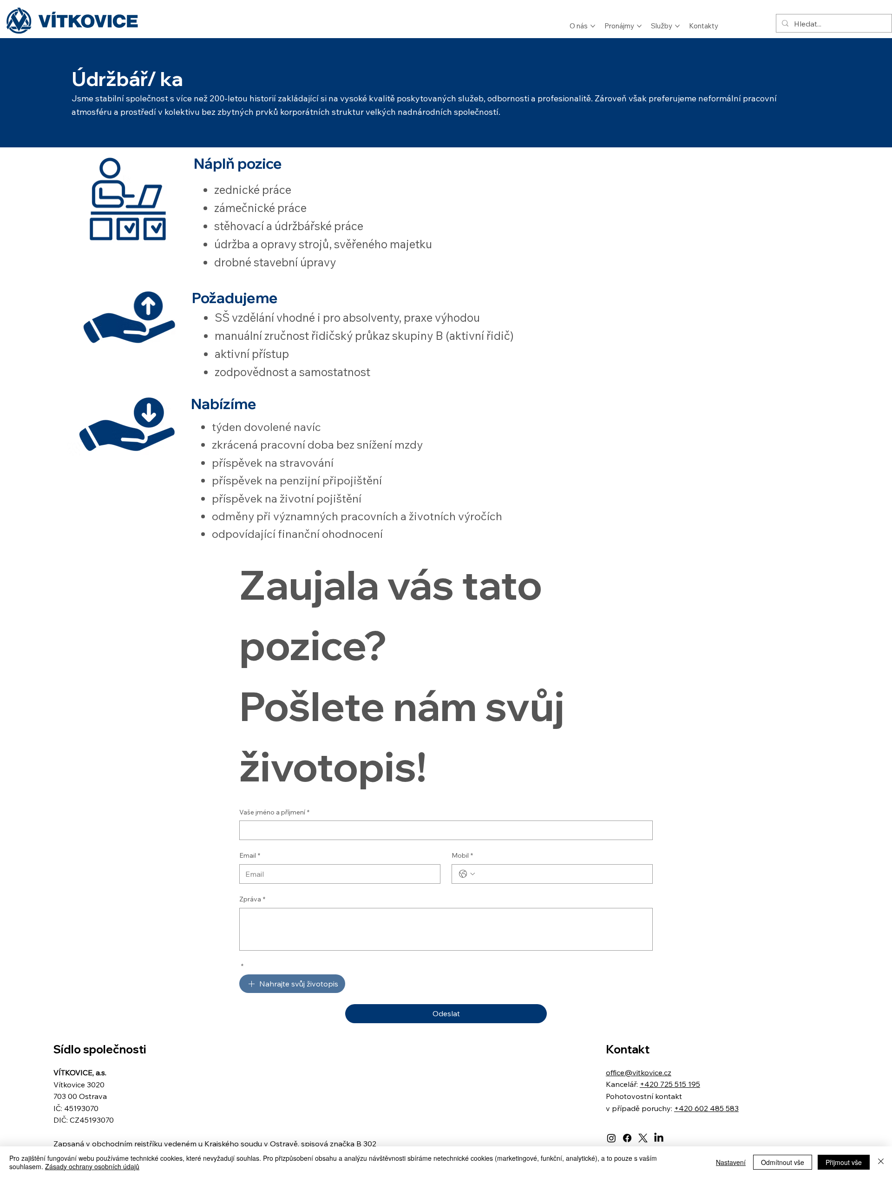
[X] (643, 1138)
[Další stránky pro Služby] (677, 26)
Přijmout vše (844, 1162)
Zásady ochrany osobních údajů (92, 1166)
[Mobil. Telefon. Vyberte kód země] (467, 874)
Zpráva (252, 899)
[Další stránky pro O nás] (592, 26)
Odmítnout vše (782, 1162)
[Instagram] (611, 1138)
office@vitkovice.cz (638, 1072)
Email (249, 855)
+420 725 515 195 (670, 1084)
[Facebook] (627, 1138)
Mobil (462, 855)
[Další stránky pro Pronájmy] (639, 26)
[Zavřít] (880, 1162)
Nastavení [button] (731, 1162)
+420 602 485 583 (706, 1108)
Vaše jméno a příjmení (274, 812)
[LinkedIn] (658, 1138)
